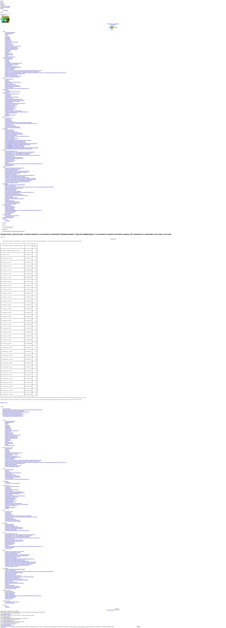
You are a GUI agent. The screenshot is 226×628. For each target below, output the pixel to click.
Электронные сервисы (9, 159)
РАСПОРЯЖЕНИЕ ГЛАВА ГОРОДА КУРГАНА (15, 145)
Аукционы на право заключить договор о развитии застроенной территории (20, 178)
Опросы (6, 55)
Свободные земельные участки (11, 182)
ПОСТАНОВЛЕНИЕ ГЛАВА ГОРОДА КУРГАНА (15, 142)
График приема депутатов (10, 84)
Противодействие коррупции (11, 49)
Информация (5, 10)
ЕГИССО (7, 116)
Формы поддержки (9, 196)
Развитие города (8, 40)
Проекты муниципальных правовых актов (13, 99)
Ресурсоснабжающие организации (12, 201)
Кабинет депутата (8, 83)
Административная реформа (11, 106)
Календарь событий (9, 54)
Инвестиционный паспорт (10, 190)
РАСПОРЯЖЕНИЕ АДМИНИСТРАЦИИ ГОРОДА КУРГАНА (17, 144)
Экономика (7, 37)
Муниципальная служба (8, 57)
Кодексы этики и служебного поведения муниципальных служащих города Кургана (22, 71)
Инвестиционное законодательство (12, 193)
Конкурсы (7, 60)
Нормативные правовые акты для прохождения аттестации (17, 136)
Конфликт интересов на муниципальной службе (15, 73)
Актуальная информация (10, 32)
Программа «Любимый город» (11, 47)
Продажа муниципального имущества (13, 168)
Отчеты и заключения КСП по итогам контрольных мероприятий (18, 122)
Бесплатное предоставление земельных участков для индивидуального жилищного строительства (22, 409)
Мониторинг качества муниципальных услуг (14, 158)
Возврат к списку (3, 402)
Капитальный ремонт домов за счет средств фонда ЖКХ (16, 172)
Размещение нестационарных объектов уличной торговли (17, 177)
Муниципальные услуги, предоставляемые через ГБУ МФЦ (17, 154)
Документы (5, 128)
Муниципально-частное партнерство (12, 202)
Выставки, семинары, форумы (11, 197)
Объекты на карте (8, 98)
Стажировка (7, 62)
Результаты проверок (9, 107)
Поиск (4, 218)
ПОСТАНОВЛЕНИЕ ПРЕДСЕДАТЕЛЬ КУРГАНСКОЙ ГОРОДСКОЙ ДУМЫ (21, 143)
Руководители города (9, 45)
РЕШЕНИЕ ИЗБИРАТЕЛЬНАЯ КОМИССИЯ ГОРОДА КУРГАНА (18, 148)
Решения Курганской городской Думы (13, 86)
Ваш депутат (7, 81)
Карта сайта (7, 220)
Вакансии (7, 59)
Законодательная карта (9, 212)
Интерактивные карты (9, 216)
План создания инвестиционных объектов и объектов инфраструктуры (19, 192)
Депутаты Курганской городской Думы (13, 82)
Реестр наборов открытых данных (12, 215)
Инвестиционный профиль (10, 203)
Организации (8, 39)
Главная (4, 222)
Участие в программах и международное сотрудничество (16, 111)
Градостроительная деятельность (11, 41)
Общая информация (9, 33)
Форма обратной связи (9, 200)
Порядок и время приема (10, 207)
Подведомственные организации (11, 96)
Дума (4, 77)
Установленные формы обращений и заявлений (14, 100)
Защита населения (8, 102)
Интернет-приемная (9, 87)
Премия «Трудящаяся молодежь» (11, 48)
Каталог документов (9, 129)
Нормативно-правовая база (10, 211)
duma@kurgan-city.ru (7, 617)
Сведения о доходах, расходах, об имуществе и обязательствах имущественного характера (23, 70)
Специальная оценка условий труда (12, 126)
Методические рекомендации (11, 74)
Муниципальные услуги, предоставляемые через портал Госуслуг (18, 153)
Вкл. (7, 6)
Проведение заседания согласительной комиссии (13, 415)
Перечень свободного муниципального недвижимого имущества (16, 411)
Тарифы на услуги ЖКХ (10, 139)
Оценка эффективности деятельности (12, 101)
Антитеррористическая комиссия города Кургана (15, 103)
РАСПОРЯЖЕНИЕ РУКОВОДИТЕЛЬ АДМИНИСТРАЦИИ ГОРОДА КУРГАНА (21, 147)
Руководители (8, 94)
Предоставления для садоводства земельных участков (13, 231)
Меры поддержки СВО (9, 156)
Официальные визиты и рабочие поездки (13, 110)
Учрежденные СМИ (9, 109)
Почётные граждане (9, 44)
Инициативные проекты (10, 56)
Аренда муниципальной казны (11, 169)
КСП (4, 117)
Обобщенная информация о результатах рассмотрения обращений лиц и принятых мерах (23, 210)
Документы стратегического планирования (14, 134)
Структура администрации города (12, 93)
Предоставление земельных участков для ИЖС (12, 412)
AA (1, 4)
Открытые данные (6, 214)
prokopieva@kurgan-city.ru (8, 620)
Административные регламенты (11, 138)
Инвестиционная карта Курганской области (14, 187)
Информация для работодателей (11, 66)
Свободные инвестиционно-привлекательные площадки (16, 195)
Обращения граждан (7, 204)
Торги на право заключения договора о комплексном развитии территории (20, 179)
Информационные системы (10, 108)
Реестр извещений (6, 408)
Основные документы (9, 137)
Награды (7, 52)
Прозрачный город (9, 53)
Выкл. (9, 6)
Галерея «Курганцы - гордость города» (13, 46)
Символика (7, 36)
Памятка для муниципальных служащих (13, 75)
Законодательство (8, 65)
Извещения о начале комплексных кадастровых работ (13, 410)
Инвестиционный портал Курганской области (14, 198)
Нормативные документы (10, 125)
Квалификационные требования (11, 64)
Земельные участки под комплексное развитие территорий (17, 181)
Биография (7, 90)
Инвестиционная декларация (11, 189)
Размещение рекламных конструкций (12, 173)
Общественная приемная (10, 114)
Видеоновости (8, 51)
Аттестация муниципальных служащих (13, 67)
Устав (6, 35)
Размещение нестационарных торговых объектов (15, 176)
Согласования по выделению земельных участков (13, 416)
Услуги (4, 149)
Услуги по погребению (9, 164)
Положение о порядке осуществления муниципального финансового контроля (21, 123)
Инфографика (8, 38)
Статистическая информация (11, 112)
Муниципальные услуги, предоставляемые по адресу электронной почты (20, 152)
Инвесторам (5, 183)
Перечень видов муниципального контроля (14, 157)
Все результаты (3, 14)
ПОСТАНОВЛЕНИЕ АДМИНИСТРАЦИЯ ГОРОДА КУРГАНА (18, 140)
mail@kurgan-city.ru (7, 614)
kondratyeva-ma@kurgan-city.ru (9, 623)
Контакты (7, 113)
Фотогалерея (7, 50)
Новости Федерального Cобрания (12, 76)
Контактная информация (10, 68)
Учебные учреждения (9, 69)
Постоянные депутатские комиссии (12, 85)
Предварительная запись (10, 160)
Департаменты (8, 95)
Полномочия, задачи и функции (11, 104)
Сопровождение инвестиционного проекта (14, 194)
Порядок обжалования (9, 130)
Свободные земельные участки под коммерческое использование (18, 180)
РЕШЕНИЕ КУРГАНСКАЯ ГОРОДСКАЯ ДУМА (15, 141)
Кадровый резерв (8, 58)
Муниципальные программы (11, 135)
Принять (138, 626)
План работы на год (9, 121)
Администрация (6, 92)
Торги (4, 166)
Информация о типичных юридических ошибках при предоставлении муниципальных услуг (24, 163)
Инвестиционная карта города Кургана (13, 191)
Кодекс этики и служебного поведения (13, 127)
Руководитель (8, 119)
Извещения (5, 229)
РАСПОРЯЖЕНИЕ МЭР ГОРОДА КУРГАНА (14, 146)
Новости (7, 80)
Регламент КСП (8, 120)
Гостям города (8, 43)
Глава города (5, 89)
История (7, 34)
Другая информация (9, 161)
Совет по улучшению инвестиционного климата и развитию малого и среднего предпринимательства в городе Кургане (29, 186)
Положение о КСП (9, 118)
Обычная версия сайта (4, 7)
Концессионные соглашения (11, 174)
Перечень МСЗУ (8, 165)
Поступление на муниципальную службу (13, 63)
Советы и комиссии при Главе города (12, 91)
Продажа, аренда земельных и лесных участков (14, 167)
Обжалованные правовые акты (11, 131)
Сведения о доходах (9, 124)
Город (4, 31)
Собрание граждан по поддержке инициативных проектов (17, 88)
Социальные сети (8, 213)
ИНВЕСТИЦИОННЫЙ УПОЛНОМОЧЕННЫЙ (15, 184)
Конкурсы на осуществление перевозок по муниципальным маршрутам (19, 175)
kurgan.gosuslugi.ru (7, 624)
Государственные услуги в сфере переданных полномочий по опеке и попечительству (22, 155)
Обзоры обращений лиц (10, 209)
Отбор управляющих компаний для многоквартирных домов (17, 171)
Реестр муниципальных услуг (11, 150)
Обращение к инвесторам (10, 185)
